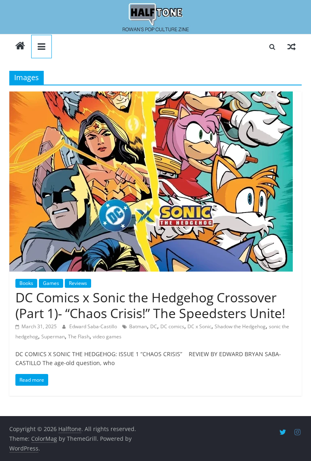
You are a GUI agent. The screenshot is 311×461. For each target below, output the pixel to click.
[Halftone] (155, 17)
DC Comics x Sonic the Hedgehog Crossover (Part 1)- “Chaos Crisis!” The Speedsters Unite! (150, 305)
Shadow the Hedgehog (240, 326)
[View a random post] (291, 46)
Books (26, 283)
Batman (138, 326)
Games (51, 283)
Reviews (78, 283)
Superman (53, 336)
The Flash (78, 336)
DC (153, 326)
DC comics (172, 326)
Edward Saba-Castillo (93, 326)
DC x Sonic (199, 326)
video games (107, 336)
